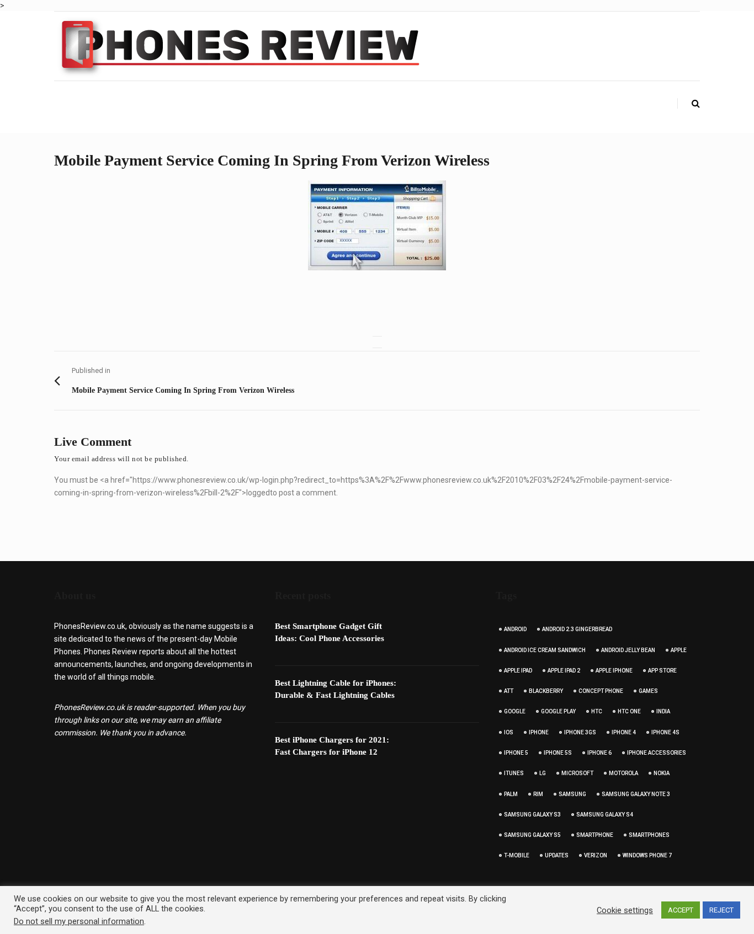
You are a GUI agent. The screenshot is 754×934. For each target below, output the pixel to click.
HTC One (629, 711)
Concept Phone (600, 691)
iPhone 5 (516, 753)
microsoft (577, 773)
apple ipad (518, 671)
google (514, 711)
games (648, 691)
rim (538, 794)
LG (542, 773)
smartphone (594, 835)
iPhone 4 (624, 732)
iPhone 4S (665, 732)
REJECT (721, 910)
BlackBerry (546, 691)
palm (511, 794)
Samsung (572, 794)
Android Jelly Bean (628, 650)
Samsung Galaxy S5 (532, 835)
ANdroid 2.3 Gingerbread (577, 629)
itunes (514, 773)
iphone (539, 732)
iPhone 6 (599, 753)
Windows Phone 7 (647, 855)
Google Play (558, 711)
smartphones (649, 835)
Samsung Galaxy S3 (532, 815)
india (663, 711)
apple (679, 650)
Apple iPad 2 (564, 671)
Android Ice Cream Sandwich (545, 650)
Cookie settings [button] (625, 910)
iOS (508, 732)
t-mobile (516, 855)
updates (557, 855)
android (515, 629)
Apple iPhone (614, 671)
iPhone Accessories (656, 753)
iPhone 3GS (580, 732)
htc (596, 711)
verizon (595, 855)
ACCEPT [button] (680, 910)
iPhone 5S (558, 753)
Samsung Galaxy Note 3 (636, 794)
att (508, 691)
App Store (662, 671)
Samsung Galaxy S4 (604, 815)
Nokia (662, 773)
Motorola (623, 773)
